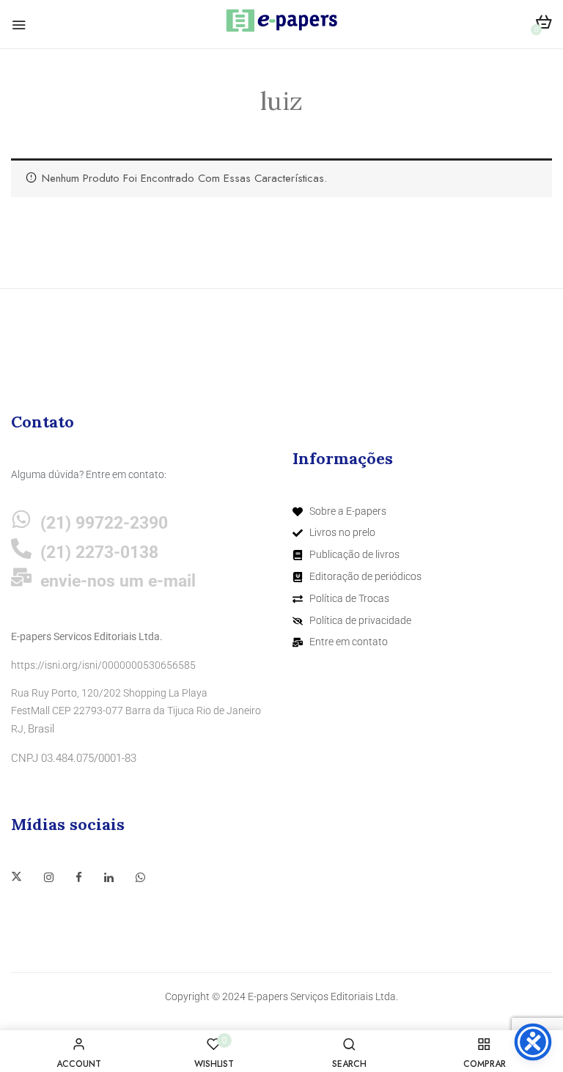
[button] (543, 24)
